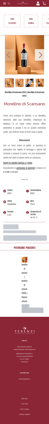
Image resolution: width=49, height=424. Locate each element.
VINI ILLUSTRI (12, 21)
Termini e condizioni (24, 409)
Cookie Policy (24, 399)
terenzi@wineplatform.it (24, 379)
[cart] (44, 3)
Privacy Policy (24, 404)
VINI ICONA (31, 21)
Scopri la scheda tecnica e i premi (17, 162)
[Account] (38, 3)
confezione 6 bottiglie (25, 168)
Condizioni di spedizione (24, 414)
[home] (23, 3)
